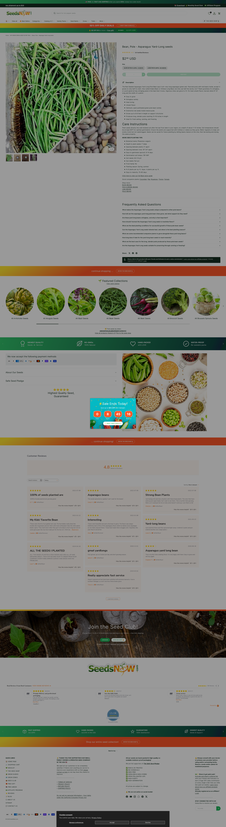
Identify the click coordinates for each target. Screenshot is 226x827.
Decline (147, 822)
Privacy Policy (96, 818)
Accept (112, 822)
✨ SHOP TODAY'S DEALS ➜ (113, 423)
